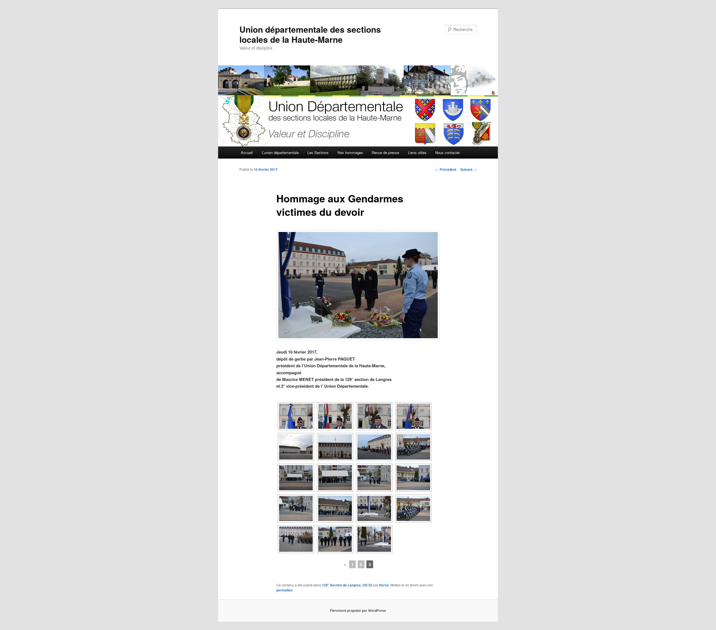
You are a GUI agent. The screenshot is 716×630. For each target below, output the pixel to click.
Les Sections (318, 152)
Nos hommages (350, 152)
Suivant (468, 169)
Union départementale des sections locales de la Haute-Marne (310, 34)
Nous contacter (447, 152)
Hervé (384, 585)
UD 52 (367, 585)
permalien (284, 590)
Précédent (445, 169)
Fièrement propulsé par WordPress (358, 610)
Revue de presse (385, 152)
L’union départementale (280, 152)
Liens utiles (417, 152)
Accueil (247, 152)
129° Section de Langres (341, 585)
